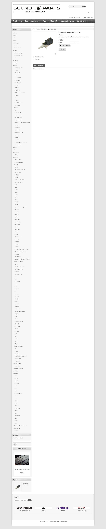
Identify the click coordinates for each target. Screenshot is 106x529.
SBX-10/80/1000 (19, 274)
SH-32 (16, 291)
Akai (15, 35)
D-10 (16, 187)
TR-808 (17, 328)
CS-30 (16, 381)
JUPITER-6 (17, 227)
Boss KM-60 (18, 172)
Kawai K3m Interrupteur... (26, 484)
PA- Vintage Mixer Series (20, 251)
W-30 (16, 343)
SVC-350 (17, 306)
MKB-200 (17, 246)
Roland (15, 21)
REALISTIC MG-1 (19, 132)
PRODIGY (17, 130)
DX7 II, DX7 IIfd (18, 393)
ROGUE (17, 135)
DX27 (16, 403)
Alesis (15, 38)
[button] (17, 509)
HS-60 (16, 202)
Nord (15, 147)
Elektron (16, 58)
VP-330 (17, 341)
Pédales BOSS (53, 21)
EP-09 (16, 197)
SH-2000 (17, 299)
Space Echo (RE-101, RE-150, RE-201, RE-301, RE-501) (22, 260)
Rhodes (16, 157)
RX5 (16, 413)
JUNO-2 (17, 214)
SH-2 (16, 279)
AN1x (16, 376)
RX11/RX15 (17, 415)
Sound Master (17, 363)
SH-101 (16, 294)
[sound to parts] (36, 8)
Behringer (16, 43)
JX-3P (16, 232)
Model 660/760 (19, 162)
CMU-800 (17, 174)
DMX (16, 154)
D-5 (16, 184)
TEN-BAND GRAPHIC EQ (21, 142)
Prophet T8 (17, 361)
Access (15, 33)
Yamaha (45, 21)
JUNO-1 (17, 212)
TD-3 (16, 45)
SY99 (16, 420)
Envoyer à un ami (39, 56)
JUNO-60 (17, 219)
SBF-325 (17, 271)
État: (60, 35)
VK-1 (16, 336)
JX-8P (16, 234)
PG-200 (17, 254)
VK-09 (16, 338)
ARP (15, 40)
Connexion (91, 13)
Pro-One (17, 351)
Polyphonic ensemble (20, 92)
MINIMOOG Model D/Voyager (22, 122)
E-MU (15, 63)
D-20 (16, 189)
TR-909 (17, 331)
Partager (62, 49)
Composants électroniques (67, 21)
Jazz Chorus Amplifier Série (21, 207)
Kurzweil (16, 107)
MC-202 (17, 239)
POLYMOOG (18, 127)
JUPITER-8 (17, 229)
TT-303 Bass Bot (18, 55)
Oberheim (16, 152)
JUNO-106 (17, 222)
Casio (15, 50)
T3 (15, 97)
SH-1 (16, 276)
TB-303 (16, 314)
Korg (26, 21)
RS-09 (16, 264)
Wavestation (18, 105)
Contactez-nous (44, 521)
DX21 (16, 401)
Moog (21, 21)
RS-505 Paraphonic (19, 266)
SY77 (16, 418)
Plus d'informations (38, 65)
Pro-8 (16, 348)
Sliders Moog (18, 145)
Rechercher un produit (17, 438)
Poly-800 (17, 90)
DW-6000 (17, 72)
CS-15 (16, 378)
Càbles (16, 430)
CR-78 (16, 177)
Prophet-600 (18, 358)
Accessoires (16, 25)
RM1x (16, 410)
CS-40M (17, 383)
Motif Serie (17, 408)
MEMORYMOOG (19, 115)
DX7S (16, 396)
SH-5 (16, 284)
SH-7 (16, 286)
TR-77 (16, 319)
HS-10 (16, 199)
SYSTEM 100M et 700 (20, 311)
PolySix (16, 95)
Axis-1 (16, 167)
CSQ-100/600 (18, 182)
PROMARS (17, 256)
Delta (16, 70)
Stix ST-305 (17, 366)
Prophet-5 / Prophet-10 (20, 356)
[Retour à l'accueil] (33, 29)
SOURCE (17, 137)
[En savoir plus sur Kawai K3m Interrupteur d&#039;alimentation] (17, 487)
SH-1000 (17, 296)
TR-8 (16, 316)
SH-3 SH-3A (17, 281)
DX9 (16, 398)
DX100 (16, 405)
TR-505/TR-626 (19, 321)
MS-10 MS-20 (18, 82)
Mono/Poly (17, 80)
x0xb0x (15, 371)
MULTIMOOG (18, 120)
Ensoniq (16, 60)
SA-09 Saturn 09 (19, 269)
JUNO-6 (17, 217)
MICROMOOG (18, 117)
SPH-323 (17, 301)
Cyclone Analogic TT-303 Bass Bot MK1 (22, 469)
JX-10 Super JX (18, 236)
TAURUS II (17, 140)
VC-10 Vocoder (18, 102)
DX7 (16, 391)
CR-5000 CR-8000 (19, 179)
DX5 (16, 388)
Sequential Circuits (35, 21)
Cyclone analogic (18, 53)
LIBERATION (18, 112)
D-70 (16, 194)
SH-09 (16, 289)
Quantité (60, 42)
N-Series (17, 85)
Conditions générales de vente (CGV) (58, 521)
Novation (16, 150)
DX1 (16, 386)
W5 (16, 423)
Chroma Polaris (18, 159)
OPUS (16, 125)
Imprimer (37, 59)
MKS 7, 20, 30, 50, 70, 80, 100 (21, 249)
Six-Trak (17, 353)
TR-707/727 (17, 326)
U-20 (16, 333)
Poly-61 (17, 87)
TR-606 (17, 323)
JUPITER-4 (17, 224)
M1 (15, 75)
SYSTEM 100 (18, 309)
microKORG (18, 77)
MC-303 (17, 241)
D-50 (16, 192)
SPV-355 (17, 304)
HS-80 (16, 204)
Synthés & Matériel (82, 21)
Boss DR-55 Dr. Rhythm (20, 169)
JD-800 (17, 209)
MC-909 (17, 244)
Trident (16, 100)
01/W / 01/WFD (19, 68)
